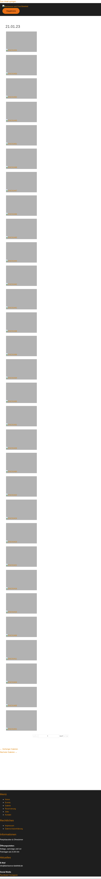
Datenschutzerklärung (14, 829)
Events (8, 802)
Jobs (7, 812)
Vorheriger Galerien (9, 749)
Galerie (8, 806)
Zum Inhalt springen (8, 1)
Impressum (9, 826)
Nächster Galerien (8, 752)
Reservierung (10, 809)
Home (7, 799)
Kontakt (8, 815)
